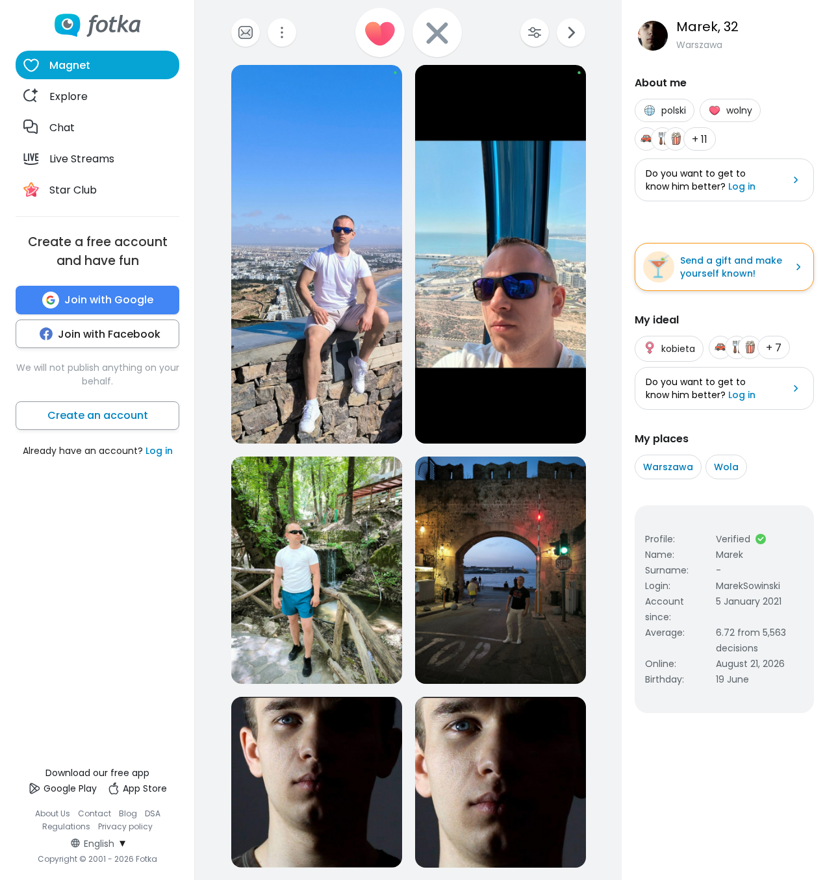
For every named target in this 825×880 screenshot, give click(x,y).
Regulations (66, 826)
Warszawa (668, 466)
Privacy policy (125, 826)
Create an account (97, 415)
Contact (94, 813)
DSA (152, 813)
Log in (159, 450)
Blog (128, 813)
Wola (726, 466)
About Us (52, 813)
